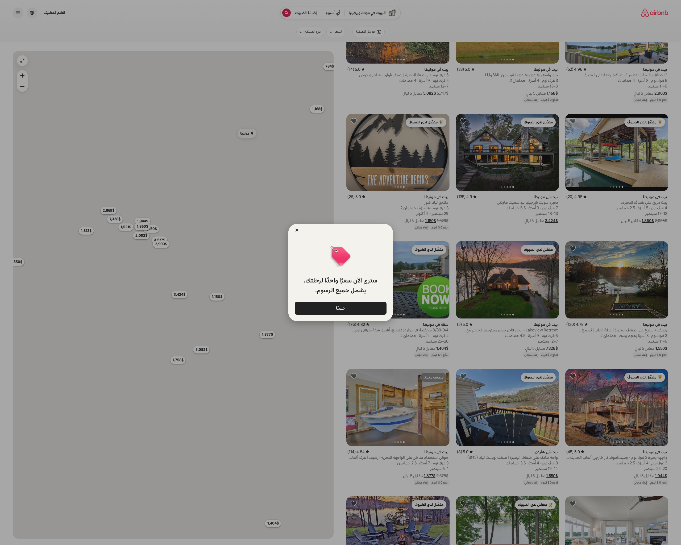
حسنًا (340, 308)
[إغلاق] (297, 230)
